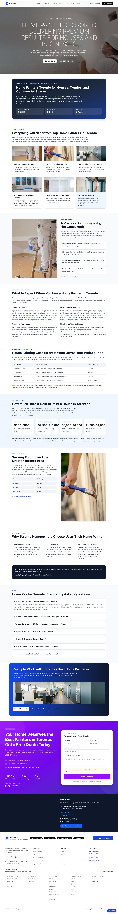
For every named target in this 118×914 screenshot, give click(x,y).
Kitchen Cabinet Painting (40, 861)
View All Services (57, 709)
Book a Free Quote (103, 838)
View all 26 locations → (95, 860)
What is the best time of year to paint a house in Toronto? (36, 646)
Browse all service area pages (22, 496)
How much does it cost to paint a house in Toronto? (34, 631)
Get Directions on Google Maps (71, 826)
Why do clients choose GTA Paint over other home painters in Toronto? (41, 624)
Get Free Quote (107, 3)
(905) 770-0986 (12, 786)
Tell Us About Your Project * (72, 755)
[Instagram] (11, 857)
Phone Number (92, 740)
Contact (78, 3)
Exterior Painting (37, 854)
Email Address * (68, 748)
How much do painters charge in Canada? (30, 639)
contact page (52, 387)
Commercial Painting (38, 858)
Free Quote (112, 910)
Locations (54, 3)
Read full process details (69, 277)
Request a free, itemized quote (62, 441)
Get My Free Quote (87, 777)
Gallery (61, 3)
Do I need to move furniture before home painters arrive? (36, 654)
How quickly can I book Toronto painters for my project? (36, 601)
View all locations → (108, 871)
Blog (67, 3)
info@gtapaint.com (66, 815)
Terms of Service (101, 909)
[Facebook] (7, 857)
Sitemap (110, 909)
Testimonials (64, 858)
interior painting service (35, 320)
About (72, 3)
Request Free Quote (20, 709)
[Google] (16, 857)
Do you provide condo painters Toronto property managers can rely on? (42, 616)
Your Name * (67, 740)
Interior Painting (37, 851)
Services (45, 3)
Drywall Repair (37, 864)
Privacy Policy (91, 909)
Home (38, 3)
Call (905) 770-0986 (94, 3)
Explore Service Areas (39, 709)
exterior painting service (68, 320)
